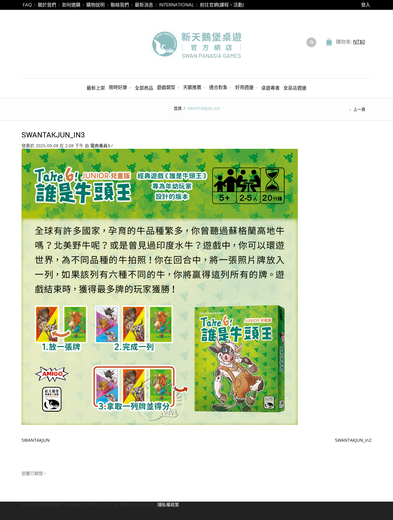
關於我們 (47, 5)
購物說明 (95, 5)
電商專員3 (100, 145)
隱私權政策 (168, 504)
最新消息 (144, 5)
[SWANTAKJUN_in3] (159, 286)
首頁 (178, 108)
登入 (365, 5)
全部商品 (144, 88)
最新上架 (96, 88)
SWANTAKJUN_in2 (353, 440)
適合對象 (218, 87)
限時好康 (118, 87)
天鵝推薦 (192, 87)
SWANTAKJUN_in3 (53, 135)
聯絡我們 (120, 5)
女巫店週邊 (294, 88)
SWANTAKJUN (35, 440)
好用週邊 (244, 87)
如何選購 (71, 5)
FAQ (27, 5)
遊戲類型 (166, 87)
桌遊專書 (270, 88)
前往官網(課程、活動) (222, 5)
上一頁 (359, 109)
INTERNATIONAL (176, 5)
